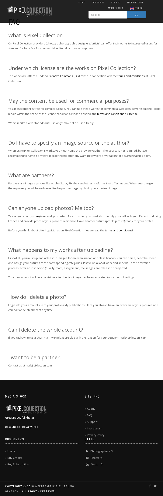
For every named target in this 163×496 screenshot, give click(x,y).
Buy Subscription (18, 464)
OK (136, 14)
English (138, 8)
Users (11, 451)
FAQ (89, 415)
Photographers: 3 (100, 451)
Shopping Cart (135, 2)
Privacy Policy (95, 435)
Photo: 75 (96, 458)
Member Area (115, 8)
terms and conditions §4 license (117, 114)
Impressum (94, 428)
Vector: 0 (95, 464)
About (91, 408)
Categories (98, 2)
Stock (82, 2)
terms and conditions (131, 76)
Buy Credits (14, 458)
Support (92, 422)
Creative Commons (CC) (64, 76)
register (41, 216)
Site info (115, 2)
